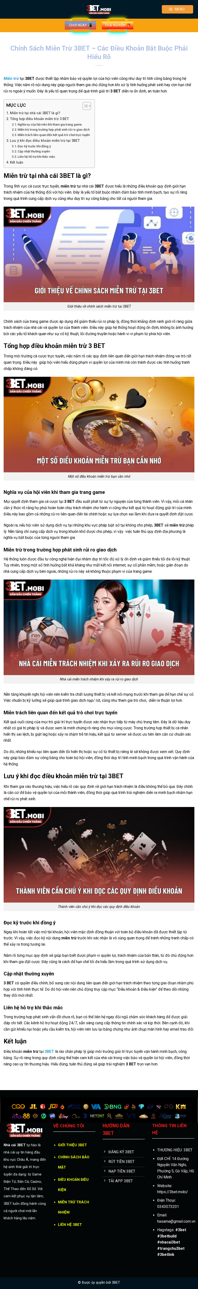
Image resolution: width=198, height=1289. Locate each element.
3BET (116, 1283)
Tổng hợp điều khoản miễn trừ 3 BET (39, 119)
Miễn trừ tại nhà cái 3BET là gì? (35, 113)
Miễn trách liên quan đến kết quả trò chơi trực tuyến (54, 135)
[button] (177, 9)
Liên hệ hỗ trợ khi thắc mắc (36, 156)
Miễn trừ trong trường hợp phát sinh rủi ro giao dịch (54, 129)
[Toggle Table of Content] (84, 106)
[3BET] (99, 9)
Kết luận (16, 162)
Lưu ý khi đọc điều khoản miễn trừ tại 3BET (45, 141)
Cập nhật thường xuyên (34, 151)
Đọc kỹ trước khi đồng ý (34, 146)
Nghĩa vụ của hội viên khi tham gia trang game (50, 124)
